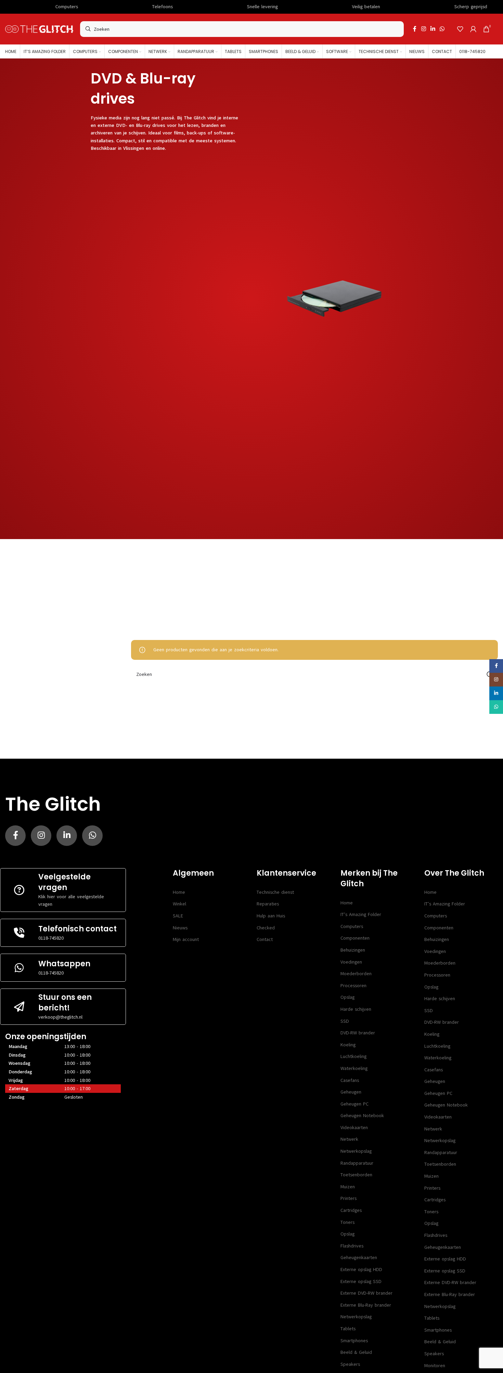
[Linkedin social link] (432, 29)
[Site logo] (39, 29)
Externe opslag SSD (361, 1281)
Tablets (348, 1328)
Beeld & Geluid (356, 1352)
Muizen (347, 1187)
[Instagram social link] (423, 29)
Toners (347, 1222)
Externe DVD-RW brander (366, 1293)
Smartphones (354, 1340)
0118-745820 (51, 938)
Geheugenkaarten (358, 1257)
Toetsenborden (356, 1175)
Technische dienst (275, 892)
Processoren (353, 985)
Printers (348, 1198)
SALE (178, 916)
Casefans (349, 1080)
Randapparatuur (356, 1163)
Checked (266, 928)
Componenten (355, 938)
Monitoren (434, 1365)
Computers (351, 926)
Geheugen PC (354, 1104)
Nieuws (180, 928)
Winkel (179, 904)
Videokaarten (354, 1127)
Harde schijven (355, 1009)
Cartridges (351, 1210)
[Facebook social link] (415, 29)
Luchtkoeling (353, 1056)
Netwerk (349, 1139)
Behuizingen (352, 950)
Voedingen (351, 962)
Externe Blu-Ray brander (365, 1305)
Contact (265, 939)
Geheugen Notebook (362, 1115)
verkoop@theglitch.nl (60, 1017)
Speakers (350, 1364)
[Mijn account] (473, 29)
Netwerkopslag (356, 1151)
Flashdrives (351, 1246)
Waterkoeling (353, 1068)
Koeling (348, 1045)
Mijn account (186, 939)
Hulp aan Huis (271, 916)
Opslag (347, 997)
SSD (344, 1021)
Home (179, 892)
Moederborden (356, 973)
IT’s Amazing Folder (360, 914)
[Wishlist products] (460, 29)
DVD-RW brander (357, 1033)
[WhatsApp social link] (442, 29)
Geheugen (350, 1092)
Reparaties (268, 904)
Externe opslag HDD (361, 1269)
